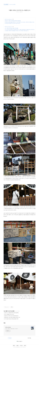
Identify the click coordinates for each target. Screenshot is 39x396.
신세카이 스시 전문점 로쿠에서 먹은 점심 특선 (11, 312)
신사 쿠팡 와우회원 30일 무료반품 (11, 28)
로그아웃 (21, 345)
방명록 (17, 345)
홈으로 (14, 345)
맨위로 (25, 345)
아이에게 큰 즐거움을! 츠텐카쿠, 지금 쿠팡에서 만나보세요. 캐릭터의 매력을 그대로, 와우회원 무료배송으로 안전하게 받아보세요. (19, 23)
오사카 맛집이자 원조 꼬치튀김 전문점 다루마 (11, 318)
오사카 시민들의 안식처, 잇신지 (9, 314)
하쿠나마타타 (8, 327)
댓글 (4, 322)
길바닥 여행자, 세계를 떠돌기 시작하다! (11, 328)
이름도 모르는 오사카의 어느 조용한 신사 (19, 10)
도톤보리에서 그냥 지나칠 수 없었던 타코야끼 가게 (12, 317)
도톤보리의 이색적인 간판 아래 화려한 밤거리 (11, 315)
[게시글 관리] (8, 307)
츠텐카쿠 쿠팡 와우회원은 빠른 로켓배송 (13, 20)
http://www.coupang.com (8, 19)
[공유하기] (7, 307)
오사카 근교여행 (11, 311)
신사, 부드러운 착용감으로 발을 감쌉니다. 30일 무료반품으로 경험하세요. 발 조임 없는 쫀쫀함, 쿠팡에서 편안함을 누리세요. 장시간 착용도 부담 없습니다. (19, 30)
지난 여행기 (6, 311)
